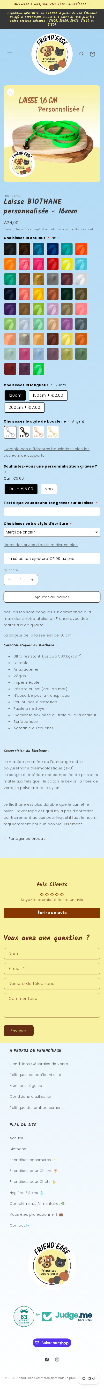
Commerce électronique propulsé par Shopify (66, 1378)
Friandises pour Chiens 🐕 (34, 1170)
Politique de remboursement (36, 1107)
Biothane (18, 1149)
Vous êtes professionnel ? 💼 (36, 1214)
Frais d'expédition (36, 229)
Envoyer (18, 1030)
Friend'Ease (25, 1378)
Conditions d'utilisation (31, 1096)
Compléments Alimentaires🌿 (37, 1203)
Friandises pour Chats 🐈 (33, 1181)
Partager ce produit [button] (26, 838)
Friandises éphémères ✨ (33, 1159)
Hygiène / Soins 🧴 (27, 1192)
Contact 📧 (20, 1225)
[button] (9, 54)
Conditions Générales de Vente (39, 1063)
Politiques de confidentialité (35, 1074)
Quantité (11, 570)
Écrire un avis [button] (52, 912)
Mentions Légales (26, 1085)
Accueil (16, 1138)
